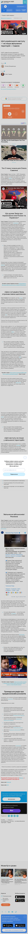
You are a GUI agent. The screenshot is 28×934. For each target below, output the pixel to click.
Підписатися (14, 474)
